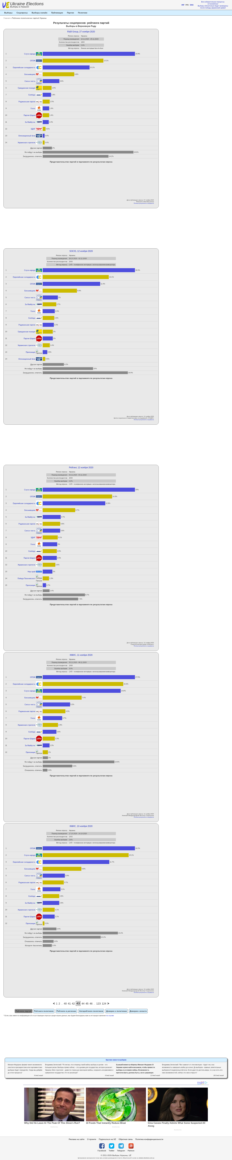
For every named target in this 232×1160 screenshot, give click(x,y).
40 (65, 1003)
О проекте (91, 1139)
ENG (191, 5)
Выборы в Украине (19, 7)
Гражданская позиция (26, 88)
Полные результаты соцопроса (144, 203)
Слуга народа (29, 54)
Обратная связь (126, 1139)
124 (104, 1003)
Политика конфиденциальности (149, 1139)
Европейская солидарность (24, 68)
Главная (6, 18)
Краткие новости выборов (116, 1060)
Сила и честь (30, 81)
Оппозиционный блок (26, 136)
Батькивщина (29, 74)
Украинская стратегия (26, 143)
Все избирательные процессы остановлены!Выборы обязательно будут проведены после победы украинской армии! (213, 5)
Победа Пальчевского (26, 578)
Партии (70, 13)
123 (98, 1003)
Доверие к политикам (116, 1011)
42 (73, 1003)
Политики (82, 13)
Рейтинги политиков (44, 1011)
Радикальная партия (27, 102)
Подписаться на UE (107, 1139)
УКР (182, 5)
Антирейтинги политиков (91, 1011)
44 (82, 1003)
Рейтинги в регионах (66, 1011)
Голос (33, 108)
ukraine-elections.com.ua (146, 1158)
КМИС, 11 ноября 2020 (81, 655)
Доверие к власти (138, 1011)
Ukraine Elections (27, 5)
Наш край (31, 572)
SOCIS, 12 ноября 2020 (81, 251)
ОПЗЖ (32, 61)
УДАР (33, 129)
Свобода (31, 95)
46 (91, 1003)
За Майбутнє (30, 122)
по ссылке (110, 1016)
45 (87, 1003)
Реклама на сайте (76, 1139)
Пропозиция (30, 352)
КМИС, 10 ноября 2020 (81, 826)
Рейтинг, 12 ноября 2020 (81, 467)
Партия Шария (29, 115)
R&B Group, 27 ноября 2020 (81, 32)
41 (69, 1003)
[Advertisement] (81, 228)
